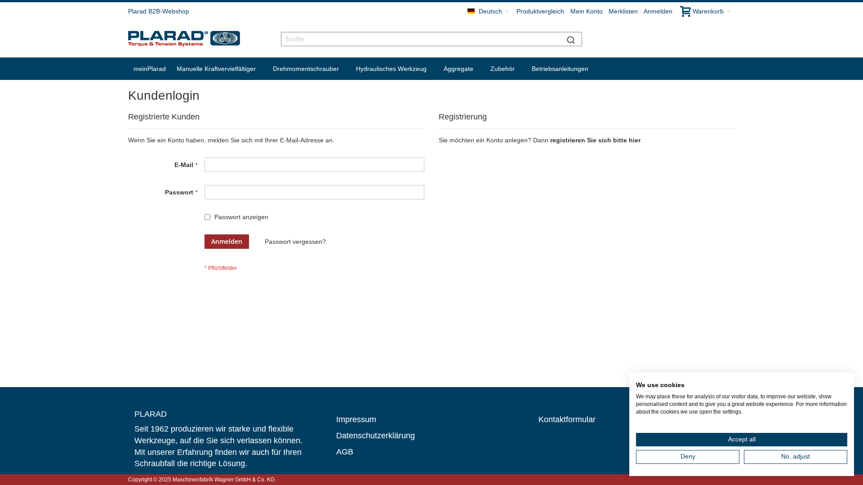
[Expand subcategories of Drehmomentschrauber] (342, 69)
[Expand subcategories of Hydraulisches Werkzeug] (430, 69)
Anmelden (658, 11)
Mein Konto (586, 11)
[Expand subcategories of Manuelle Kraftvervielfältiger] (259, 69)
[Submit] (571, 39)
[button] (488, 11)
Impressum (356, 419)
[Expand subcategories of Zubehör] (518, 69)
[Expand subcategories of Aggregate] (476, 69)
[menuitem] (149, 68)
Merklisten (623, 11)
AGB (344, 451)
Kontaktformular (567, 419)
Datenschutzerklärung (375, 435)
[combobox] (431, 39)
